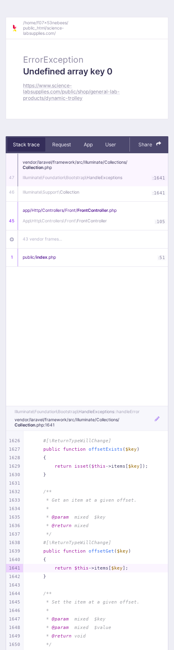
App (88, 144)
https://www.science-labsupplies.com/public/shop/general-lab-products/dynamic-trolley (71, 91)
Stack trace (26, 144)
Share (145, 144)
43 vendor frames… (42, 239)
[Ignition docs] (17, 28)
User (110, 144)
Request (61, 144)
